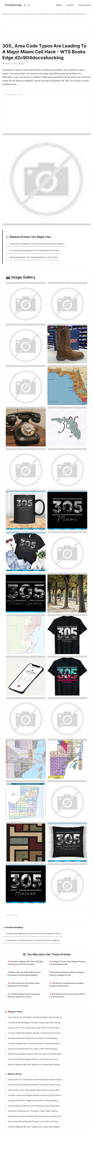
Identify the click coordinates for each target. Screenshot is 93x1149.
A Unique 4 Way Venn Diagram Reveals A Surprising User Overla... (35, 1033)
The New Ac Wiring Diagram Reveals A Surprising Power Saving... (34, 1022)
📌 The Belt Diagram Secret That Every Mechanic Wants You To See (24, 995)
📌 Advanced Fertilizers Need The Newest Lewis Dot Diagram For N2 (66, 973)
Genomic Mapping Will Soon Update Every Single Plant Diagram (34, 1064)
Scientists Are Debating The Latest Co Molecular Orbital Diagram (37, 244)
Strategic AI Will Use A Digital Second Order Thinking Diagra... (33, 1038)
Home (4, 14)
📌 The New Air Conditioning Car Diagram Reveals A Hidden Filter (66, 984)
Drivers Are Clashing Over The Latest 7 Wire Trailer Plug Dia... (33, 1049)
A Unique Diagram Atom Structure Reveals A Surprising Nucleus (34, 1043)
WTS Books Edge (13, 5)
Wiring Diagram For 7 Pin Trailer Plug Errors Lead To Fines (34, 257)
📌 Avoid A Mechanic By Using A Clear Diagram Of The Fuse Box (24, 984)
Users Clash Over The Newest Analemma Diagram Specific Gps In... (35, 1017)
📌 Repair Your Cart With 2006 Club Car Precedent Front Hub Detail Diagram (24, 973)
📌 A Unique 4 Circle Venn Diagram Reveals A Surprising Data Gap (67, 962)
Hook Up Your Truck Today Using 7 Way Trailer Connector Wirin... (34, 1028)
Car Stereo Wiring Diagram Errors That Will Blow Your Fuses (34, 250)
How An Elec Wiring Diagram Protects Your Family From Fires (33, 1059)
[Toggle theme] (27, 5)
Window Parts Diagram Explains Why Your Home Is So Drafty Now (35, 1054)
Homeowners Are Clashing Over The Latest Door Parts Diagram (33, 940)
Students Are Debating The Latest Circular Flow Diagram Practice (34, 933)
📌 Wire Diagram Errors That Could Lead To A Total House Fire (67, 995)
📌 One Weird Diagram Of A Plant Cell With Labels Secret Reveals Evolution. (25, 962)
